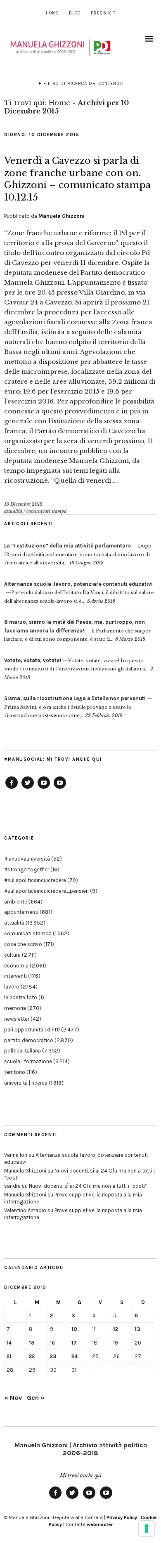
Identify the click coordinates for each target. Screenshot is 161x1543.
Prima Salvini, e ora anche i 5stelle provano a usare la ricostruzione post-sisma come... (75, 707)
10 (74, 1329)
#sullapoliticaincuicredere (35, 880)
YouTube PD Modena (60, 788)
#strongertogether (26, 869)
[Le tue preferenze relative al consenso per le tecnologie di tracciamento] (146, 1528)
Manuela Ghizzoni (61, 216)
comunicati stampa (46, 511)
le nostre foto (20, 997)
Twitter (27, 788)
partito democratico (28, 1040)
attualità (13, 511)
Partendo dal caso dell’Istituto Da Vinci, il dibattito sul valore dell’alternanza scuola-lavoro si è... (79, 592)
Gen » (36, 1397)
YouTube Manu (44, 788)
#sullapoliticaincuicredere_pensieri (46, 891)
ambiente (15, 902)
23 (53, 1356)
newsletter (16, 1019)
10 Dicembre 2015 (23, 504)
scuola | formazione (28, 1061)
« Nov (13, 1397)
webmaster (100, 1524)
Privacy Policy (122, 1517)
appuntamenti (21, 912)
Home (52, 13)
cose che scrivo (23, 944)
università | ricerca (25, 1083)
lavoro (11, 987)
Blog (75, 13)
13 (137, 1329)
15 (31, 1343)
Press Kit (103, 13)
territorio (14, 1072)
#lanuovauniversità (27, 859)
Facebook (11, 788)
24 (74, 1356)
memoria (15, 1008)
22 (32, 1356)
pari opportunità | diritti (32, 1029)
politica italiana (22, 1051)
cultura (12, 955)
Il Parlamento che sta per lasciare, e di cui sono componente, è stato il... (77, 630)
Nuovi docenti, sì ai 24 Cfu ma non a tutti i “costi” (88, 1186)
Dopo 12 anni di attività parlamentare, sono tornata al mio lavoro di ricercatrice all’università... (78, 554)
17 (74, 1343)
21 (9, 1356)
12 (115, 1329)
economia (16, 966)
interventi (15, 976)
